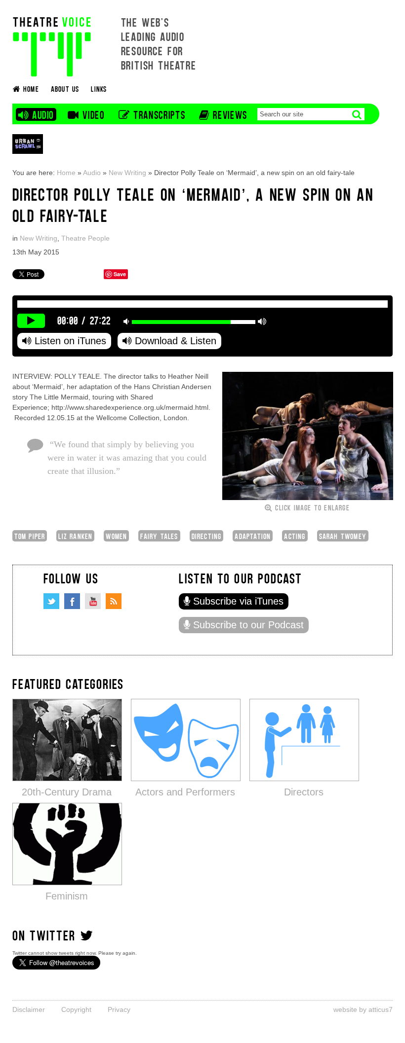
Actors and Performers (185, 792)
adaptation (253, 535)
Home (66, 173)
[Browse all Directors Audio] (304, 739)
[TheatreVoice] (51, 45)
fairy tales (159, 535)
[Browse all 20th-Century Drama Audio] (67, 739)
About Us (65, 88)
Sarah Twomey (342, 535)
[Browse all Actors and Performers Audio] (186, 739)
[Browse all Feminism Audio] (67, 843)
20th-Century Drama (67, 792)
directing (207, 535)
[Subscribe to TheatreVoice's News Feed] (114, 601)
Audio (92, 173)
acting (294, 535)
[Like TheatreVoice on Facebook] (72, 601)
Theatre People (85, 238)
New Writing (127, 173)
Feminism (66, 896)
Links (99, 88)
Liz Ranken (75, 535)
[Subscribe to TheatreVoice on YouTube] (93, 601)
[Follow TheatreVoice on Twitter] (51, 601)
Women (116, 535)
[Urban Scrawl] (27, 143)
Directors (304, 792)
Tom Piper (29, 535)
